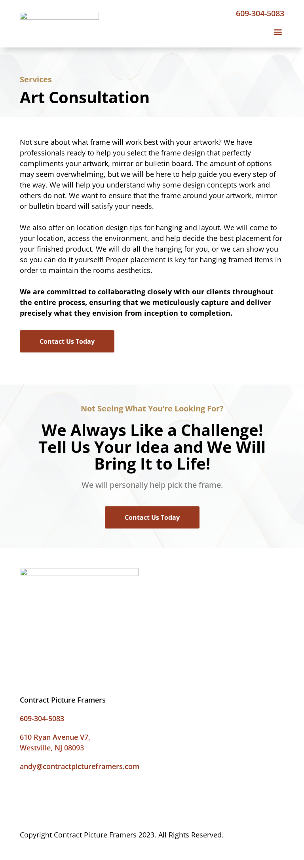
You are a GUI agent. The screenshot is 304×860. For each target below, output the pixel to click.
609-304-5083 (260, 13)
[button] (277, 31)
